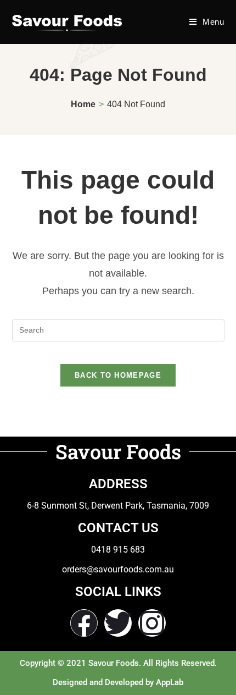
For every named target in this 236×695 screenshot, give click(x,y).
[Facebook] (84, 623)
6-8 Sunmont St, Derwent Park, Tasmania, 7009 (118, 505)
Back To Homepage (118, 375)
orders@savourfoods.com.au (118, 569)
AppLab (169, 682)
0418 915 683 (118, 549)
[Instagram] (152, 623)
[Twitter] (118, 623)
